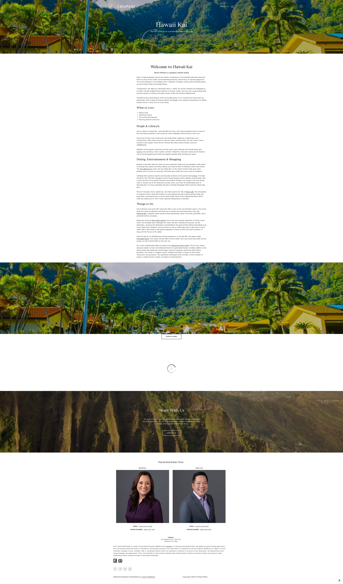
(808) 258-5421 (205, 529)
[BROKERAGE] (130, 569)
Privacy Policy (202, 577)
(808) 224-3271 (149, 529)
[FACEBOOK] (115, 569)
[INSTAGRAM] (120, 569)
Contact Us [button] (171, 433)
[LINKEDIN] (125, 569)
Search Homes (171, 336)
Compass (169, 546)
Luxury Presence (148, 577)
